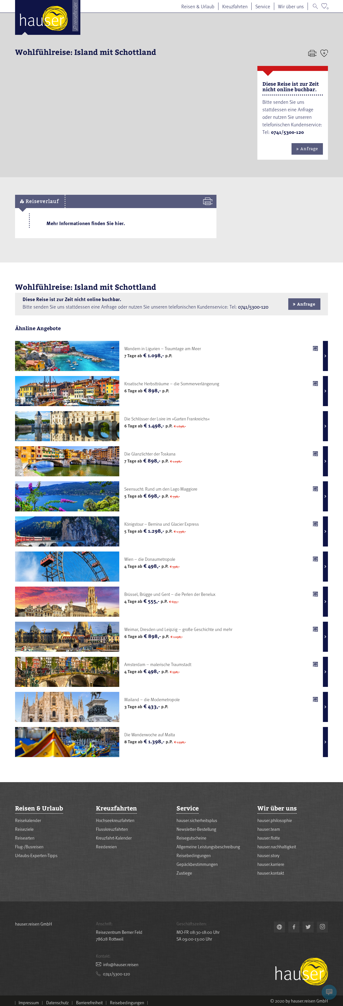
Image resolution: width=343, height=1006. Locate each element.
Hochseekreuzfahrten (115, 820)
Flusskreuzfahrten (112, 829)
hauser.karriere (270, 864)
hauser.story (268, 855)
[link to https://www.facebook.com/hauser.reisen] (293, 927)
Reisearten (24, 837)
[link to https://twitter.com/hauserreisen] (308, 927)
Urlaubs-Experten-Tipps (36, 855)
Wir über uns (291, 6)
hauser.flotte (268, 837)
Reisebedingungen (194, 855)
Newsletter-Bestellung (196, 829)
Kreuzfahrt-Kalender (114, 837)
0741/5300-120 (253, 306)
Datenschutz (57, 1002)
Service (262, 6)
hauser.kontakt (270, 872)
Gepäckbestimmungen (197, 864)
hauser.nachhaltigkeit (276, 846)
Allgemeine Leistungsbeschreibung (208, 846)
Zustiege (184, 872)
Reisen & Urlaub (197, 6)
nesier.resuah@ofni (120, 964)
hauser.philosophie (274, 820)
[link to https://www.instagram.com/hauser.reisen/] (322, 927)
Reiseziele (24, 829)
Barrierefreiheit (89, 1002)
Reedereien (106, 846)
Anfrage (309, 148)
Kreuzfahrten (235, 6)
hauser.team (268, 829)
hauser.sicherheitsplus (197, 820)
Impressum (29, 1002)
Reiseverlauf (41, 201)
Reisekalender (28, 820)
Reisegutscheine (191, 837)
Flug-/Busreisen (29, 846)
